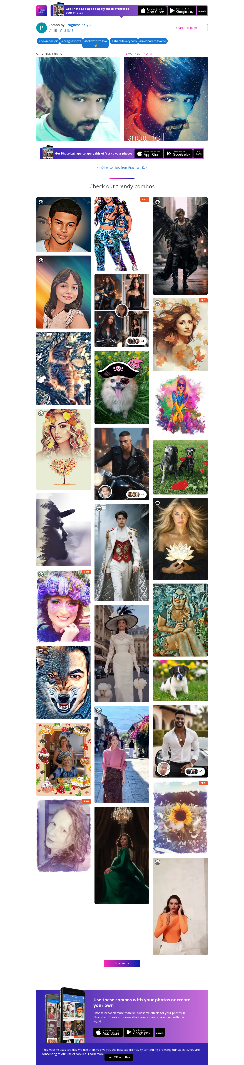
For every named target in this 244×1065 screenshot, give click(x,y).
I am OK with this (119, 1057)
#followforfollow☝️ (95, 43)
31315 (68, 30)
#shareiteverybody (124, 41)
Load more (122, 963)
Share (186, 28)
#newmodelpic (48, 41)
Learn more (96, 1054)
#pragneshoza (71, 41)
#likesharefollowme (152, 41)
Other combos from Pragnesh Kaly (124, 168)
